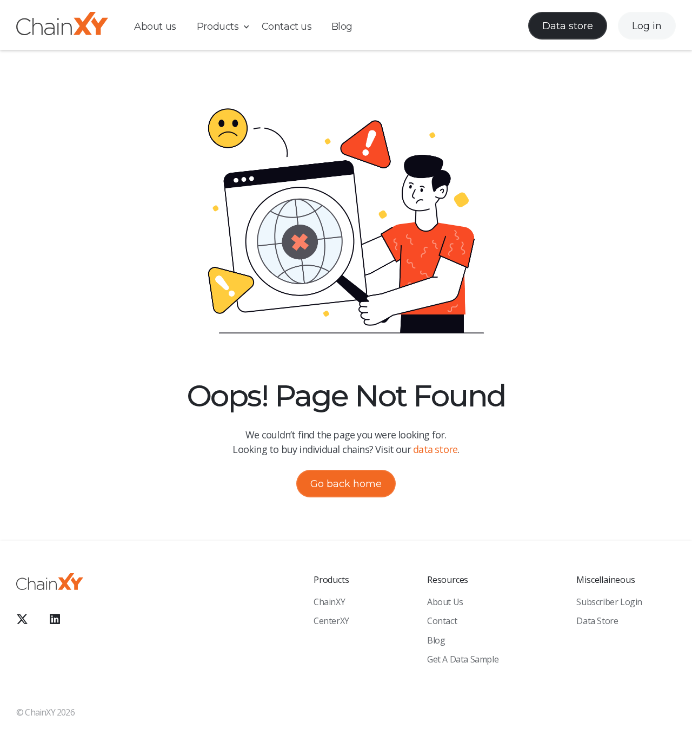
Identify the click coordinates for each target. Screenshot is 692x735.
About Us (445, 602)
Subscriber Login (609, 602)
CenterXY (331, 621)
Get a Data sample (462, 659)
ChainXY (329, 602)
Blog (341, 26)
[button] (229, 26)
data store (435, 449)
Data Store (597, 621)
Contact (442, 621)
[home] (62, 26)
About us (155, 26)
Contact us (287, 26)
